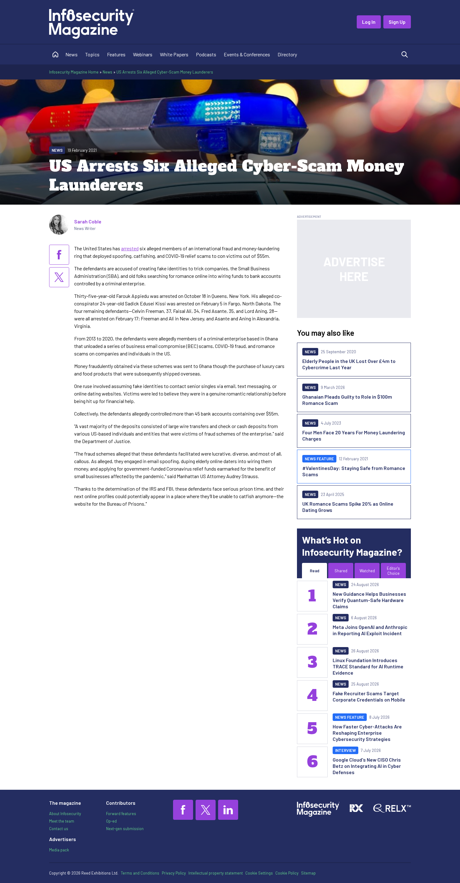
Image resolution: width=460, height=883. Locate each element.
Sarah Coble (87, 221)
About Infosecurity (65, 813)
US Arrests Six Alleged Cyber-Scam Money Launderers (164, 71)
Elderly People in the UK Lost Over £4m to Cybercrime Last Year (349, 364)
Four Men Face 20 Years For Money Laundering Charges (353, 435)
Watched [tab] (367, 570)
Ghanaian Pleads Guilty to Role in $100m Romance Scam (347, 400)
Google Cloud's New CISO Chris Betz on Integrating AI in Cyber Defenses (367, 766)
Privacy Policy (174, 872)
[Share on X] (59, 277)
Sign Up (397, 22)
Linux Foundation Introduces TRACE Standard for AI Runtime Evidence (368, 666)
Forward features (121, 813)
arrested (130, 248)
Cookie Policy (287, 872)
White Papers (174, 54)
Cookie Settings (259, 872)
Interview (345, 750)
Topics (92, 54)
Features (116, 54)
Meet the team (61, 821)
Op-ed (111, 821)
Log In (369, 22)
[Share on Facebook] (59, 255)
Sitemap (308, 872)
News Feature (319, 458)
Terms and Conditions (140, 872)
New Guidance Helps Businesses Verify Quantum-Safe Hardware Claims (369, 600)
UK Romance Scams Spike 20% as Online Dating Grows (347, 507)
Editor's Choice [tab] (393, 571)
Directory (287, 54)
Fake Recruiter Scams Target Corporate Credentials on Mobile (369, 696)
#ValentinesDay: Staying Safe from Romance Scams (353, 471)
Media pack (59, 849)
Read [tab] (314, 570)
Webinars (142, 54)
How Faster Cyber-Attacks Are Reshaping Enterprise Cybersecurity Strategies (367, 732)
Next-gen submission (125, 828)
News (71, 54)
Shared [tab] (341, 570)
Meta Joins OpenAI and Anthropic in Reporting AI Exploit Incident (370, 630)
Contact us (58, 828)
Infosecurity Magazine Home (74, 71)
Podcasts (206, 54)
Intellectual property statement (215, 872)
